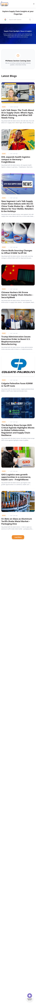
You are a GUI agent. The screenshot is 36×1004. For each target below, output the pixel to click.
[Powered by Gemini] (29, 995)
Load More (18, 537)
